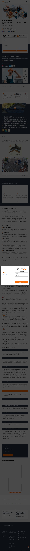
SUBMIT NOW (21, 282)
